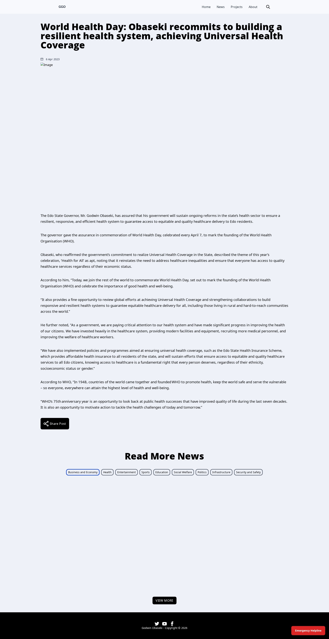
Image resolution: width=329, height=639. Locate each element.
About (253, 7)
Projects (237, 7)
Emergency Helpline (308, 630)
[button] (268, 6)
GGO (62, 6)
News (221, 7)
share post (58, 424)
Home (206, 7)
